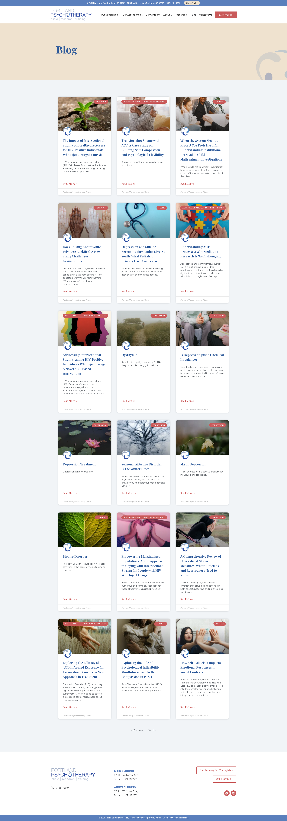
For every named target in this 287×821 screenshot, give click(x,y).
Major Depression (193, 464)
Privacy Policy (154, 817)
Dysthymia (129, 355)
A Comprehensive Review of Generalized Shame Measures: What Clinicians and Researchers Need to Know (200, 565)
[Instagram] (233, 793)
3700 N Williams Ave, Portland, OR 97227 (106, 3)
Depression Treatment (79, 464)
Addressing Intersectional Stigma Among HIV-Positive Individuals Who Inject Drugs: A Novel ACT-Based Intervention (84, 364)
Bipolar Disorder (75, 556)
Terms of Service (138, 817)
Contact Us (205, 14)
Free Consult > (226, 14)
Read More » (70, 183)
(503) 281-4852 (173, 3)
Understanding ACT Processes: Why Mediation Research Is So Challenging (200, 251)
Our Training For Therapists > (216, 770)
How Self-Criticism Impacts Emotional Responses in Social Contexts (200, 667)
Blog (194, 14)
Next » (152, 730)
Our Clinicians (153, 14)
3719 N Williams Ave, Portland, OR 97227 (145, 3)
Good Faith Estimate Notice (176, 817)
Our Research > (224, 778)
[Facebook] (227, 793)
